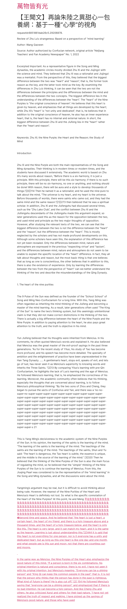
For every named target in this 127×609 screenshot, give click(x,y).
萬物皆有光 (32, 6)
